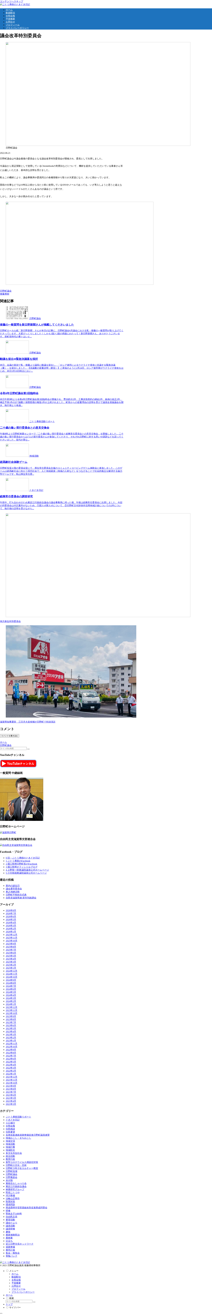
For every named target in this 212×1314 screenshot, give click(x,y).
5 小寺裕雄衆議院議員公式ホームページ (26, 873)
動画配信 (16, 1277)
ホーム (15, 1274)
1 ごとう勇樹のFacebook (18, 861)
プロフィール (18, 1289)
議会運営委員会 (14, 888)
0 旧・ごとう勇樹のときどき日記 (23, 858)
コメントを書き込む (9, 736)
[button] (28, 749)
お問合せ (16, 1286)
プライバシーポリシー (23, 1292)
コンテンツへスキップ (11, 1)
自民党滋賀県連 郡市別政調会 (21, 898)
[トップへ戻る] (1, 1313)
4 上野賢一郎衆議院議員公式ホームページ (27, 870)
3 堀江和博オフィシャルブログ (21, 867)
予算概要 (16, 1283)
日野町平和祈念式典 (16, 894)
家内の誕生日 (13, 885)
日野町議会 (6, 291)
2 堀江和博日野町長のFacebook (21, 864)
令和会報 (16, 1280)
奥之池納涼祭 (13, 891)
